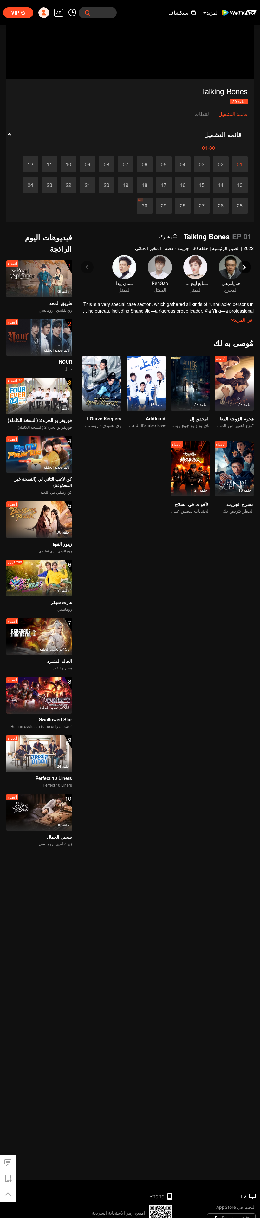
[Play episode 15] (202, 185)
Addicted (156, 418)
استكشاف (179, 12)
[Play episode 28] (183, 206)
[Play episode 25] (240, 206)
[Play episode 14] (221, 185)
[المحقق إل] (190, 383)
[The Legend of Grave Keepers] (101, 383)
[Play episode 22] (68, 185)
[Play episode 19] (125, 185)
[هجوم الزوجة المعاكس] (234, 383)
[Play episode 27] (202, 206)
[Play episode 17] (164, 185)
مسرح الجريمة (240, 504)
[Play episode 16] (183, 185)
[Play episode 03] (202, 164)
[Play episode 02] (221, 164)
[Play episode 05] (164, 164)
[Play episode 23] (49, 185)
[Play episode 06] (145, 164)
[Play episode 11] (49, 164)
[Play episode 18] (145, 185)
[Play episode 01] (240, 164)
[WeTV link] (239, 13)
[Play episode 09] (87, 164)
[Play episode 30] (145, 206)
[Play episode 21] (87, 185)
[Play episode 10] (68, 164)
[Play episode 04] (183, 164)
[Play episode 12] (30, 164)
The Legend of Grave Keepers (89, 418)
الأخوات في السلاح (192, 504)
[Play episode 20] (106, 185)
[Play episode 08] (106, 164)
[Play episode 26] (221, 206)
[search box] (87, 12)
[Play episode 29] (164, 206)
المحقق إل (200, 418)
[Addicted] (146, 383)
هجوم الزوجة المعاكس (233, 418)
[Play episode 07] (125, 164)
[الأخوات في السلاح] (190, 468)
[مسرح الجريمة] (234, 468)
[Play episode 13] (240, 185)
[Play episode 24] (30, 185)
